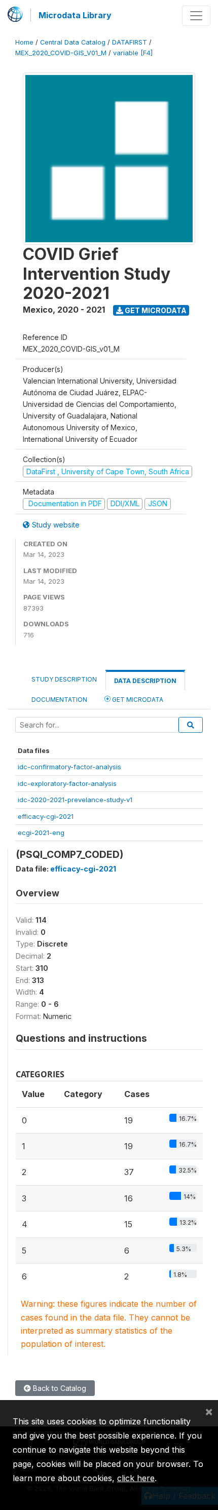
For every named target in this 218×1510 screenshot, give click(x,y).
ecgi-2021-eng (41, 832)
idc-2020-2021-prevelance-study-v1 (75, 800)
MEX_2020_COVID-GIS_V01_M (60, 53)
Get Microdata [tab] (137, 699)
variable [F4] (133, 53)
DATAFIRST (129, 42)
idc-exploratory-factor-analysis (67, 783)
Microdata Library (75, 15)
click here (136, 1478)
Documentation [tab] (59, 699)
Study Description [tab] (64, 679)
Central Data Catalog (72, 42)
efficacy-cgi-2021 (46, 816)
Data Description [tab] (145, 681)
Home (24, 42)
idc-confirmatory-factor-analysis (69, 767)
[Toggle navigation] (196, 16)
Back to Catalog (58, 1388)
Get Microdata (155, 310)
